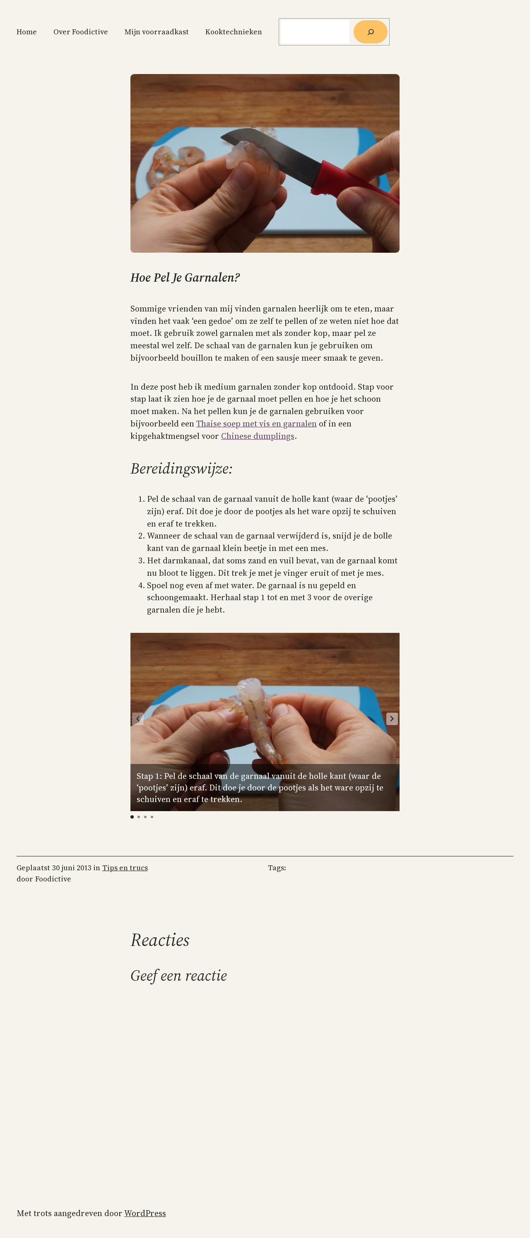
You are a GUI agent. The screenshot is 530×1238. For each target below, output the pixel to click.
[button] (392, 719)
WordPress (145, 1213)
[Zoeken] (371, 31)
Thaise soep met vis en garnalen (256, 423)
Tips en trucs (125, 868)
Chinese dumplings (257, 436)
